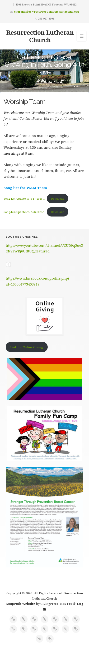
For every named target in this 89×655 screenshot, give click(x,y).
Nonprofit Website (20, 603)
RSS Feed (67, 603)
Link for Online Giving (26, 347)
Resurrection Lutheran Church (40, 36)
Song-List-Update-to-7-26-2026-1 (24, 212)
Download (57, 198)
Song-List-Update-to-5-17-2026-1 (24, 198)
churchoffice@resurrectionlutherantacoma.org (46, 11)
